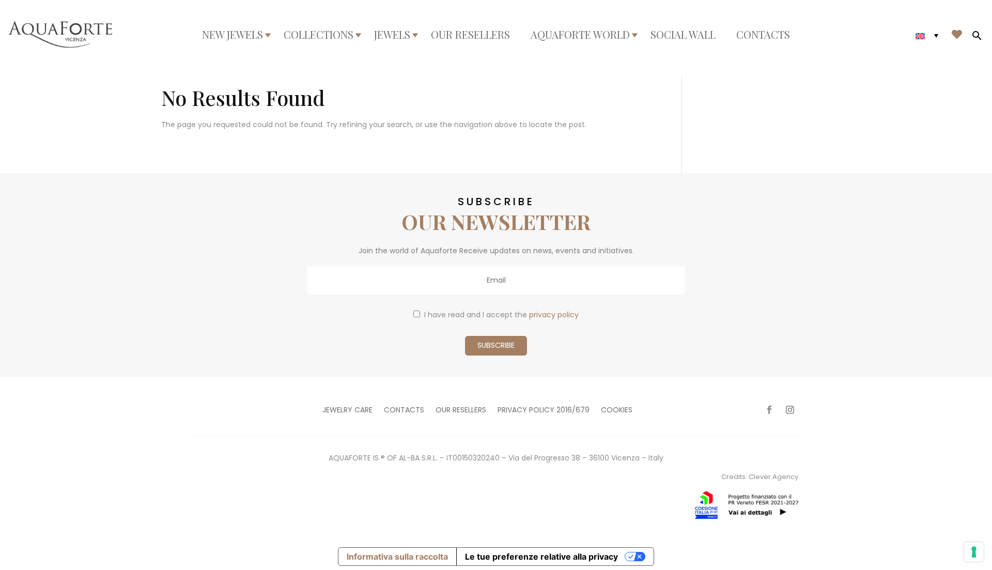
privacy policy (554, 315)
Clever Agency (773, 477)
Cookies (616, 410)
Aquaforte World (580, 34)
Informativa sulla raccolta (397, 556)
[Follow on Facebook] (769, 410)
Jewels (392, 34)
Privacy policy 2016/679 (544, 410)
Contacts (763, 34)
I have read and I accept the (501, 315)
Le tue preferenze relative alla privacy (541, 556)
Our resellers (470, 34)
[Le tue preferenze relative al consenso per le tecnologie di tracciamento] (974, 552)
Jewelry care (347, 410)
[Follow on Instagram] (790, 410)
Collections (318, 34)
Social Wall (683, 34)
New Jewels (232, 34)
